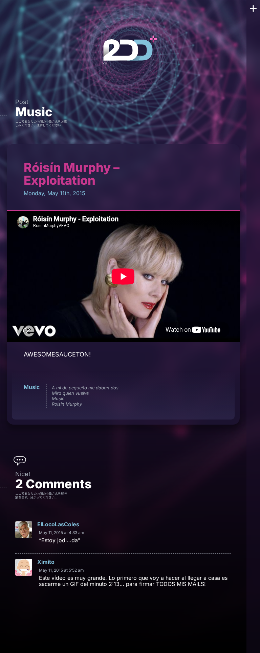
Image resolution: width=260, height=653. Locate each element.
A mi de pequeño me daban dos (85, 387)
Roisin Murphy (67, 404)
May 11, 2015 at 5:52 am (61, 570)
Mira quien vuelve (70, 393)
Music (33, 111)
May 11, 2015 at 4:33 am (61, 532)
